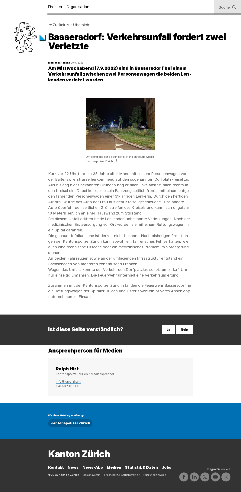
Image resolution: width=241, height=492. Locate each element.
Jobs (166, 467)
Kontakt (56, 467)
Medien (114, 467)
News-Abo (92, 467)
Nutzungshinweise (154, 474)
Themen (54, 7)
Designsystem (91, 474)
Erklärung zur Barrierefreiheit (122, 474)
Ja (168, 329)
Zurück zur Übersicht (72, 25)
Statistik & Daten (141, 467)
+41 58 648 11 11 (67, 386)
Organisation (77, 7)
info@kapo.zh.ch (68, 381)
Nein (184, 329)
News (73, 467)
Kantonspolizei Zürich (70, 423)
